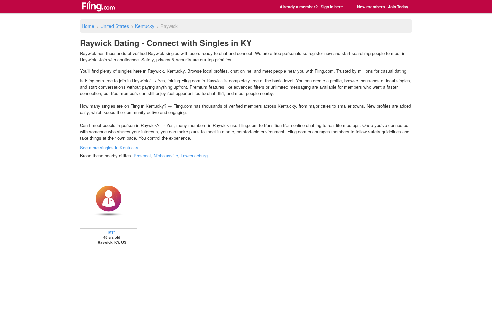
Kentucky (144, 26)
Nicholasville (166, 155)
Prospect (142, 155)
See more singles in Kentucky (109, 147)
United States (114, 26)
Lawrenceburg (194, 155)
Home (88, 26)
